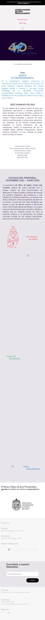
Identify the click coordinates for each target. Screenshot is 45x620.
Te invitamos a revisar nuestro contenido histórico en (24, 2)
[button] (22, 28)
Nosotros (5, 522)
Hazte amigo (22, 23)
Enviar (32, 580)
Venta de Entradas (22, 19)
